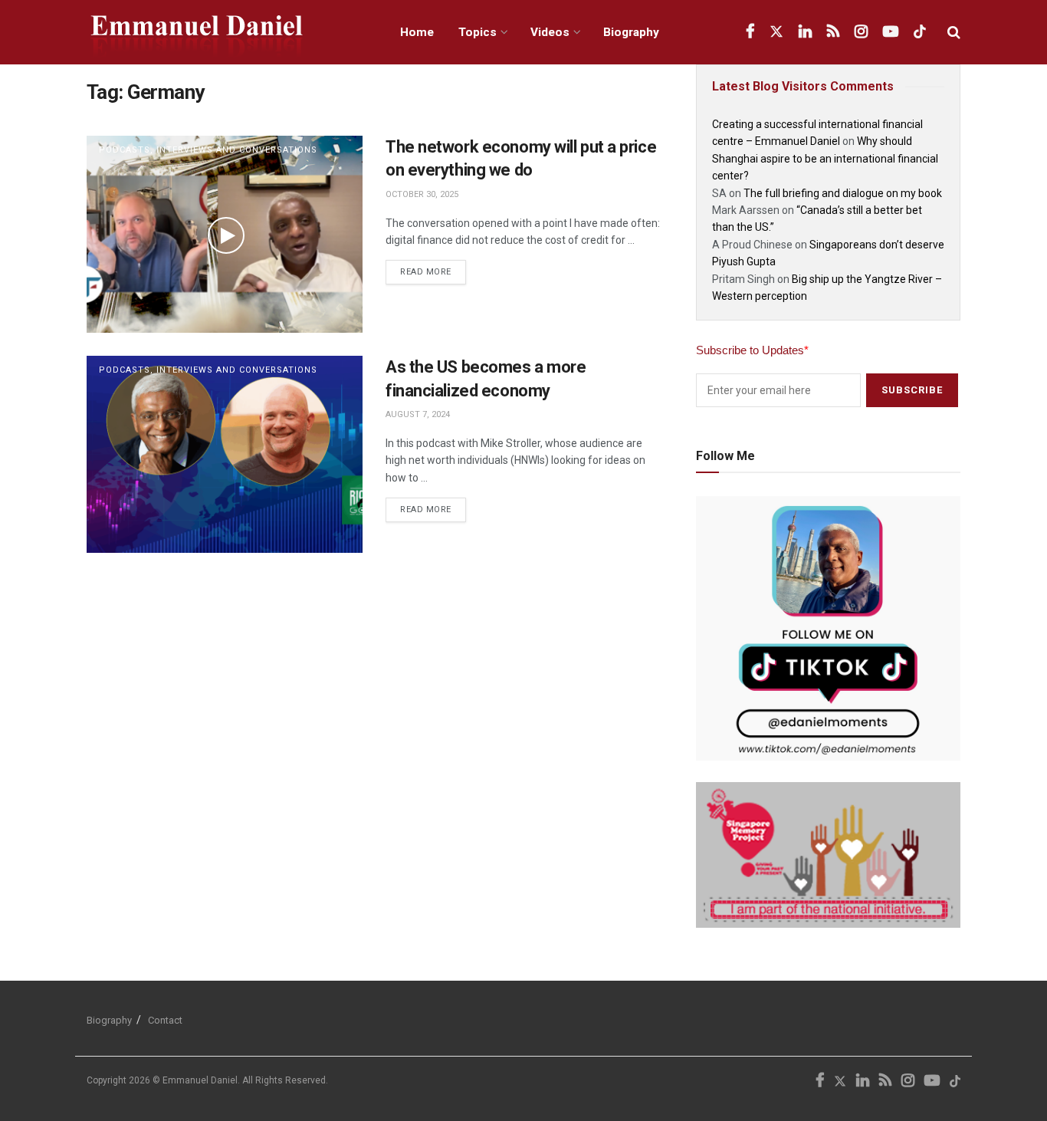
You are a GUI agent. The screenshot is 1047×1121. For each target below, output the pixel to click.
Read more (433, 268)
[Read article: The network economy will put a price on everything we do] (225, 234)
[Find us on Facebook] (750, 32)
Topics (477, 32)
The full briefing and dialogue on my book (842, 193)
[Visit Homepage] (226, 33)
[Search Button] (953, 32)
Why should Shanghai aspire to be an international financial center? (825, 158)
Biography (631, 32)
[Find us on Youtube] (890, 32)
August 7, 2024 (418, 414)
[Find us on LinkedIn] (805, 32)
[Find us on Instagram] (861, 32)
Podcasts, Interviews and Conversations (208, 150)
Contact (165, 1020)
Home (417, 32)
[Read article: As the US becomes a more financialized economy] (225, 454)
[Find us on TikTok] (920, 32)
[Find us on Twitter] (776, 32)
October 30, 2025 (422, 194)
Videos (549, 32)
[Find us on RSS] (833, 32)
